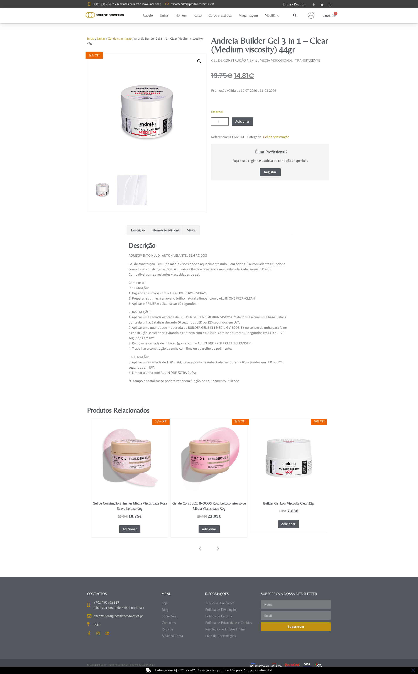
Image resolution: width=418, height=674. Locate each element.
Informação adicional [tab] (166, 230)
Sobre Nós (169, 616)
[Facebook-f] (89, 633)
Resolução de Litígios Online (225, 629)
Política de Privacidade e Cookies (228, 623)
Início (90, 38)
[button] (148, 15)
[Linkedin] (107, 633)
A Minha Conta (172, 636)
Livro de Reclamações (220, 636)
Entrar (287, 4)
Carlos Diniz (148, 664)
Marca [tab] (191, 230)
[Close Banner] (413, 670)
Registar (299, 4)
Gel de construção (120, 38)
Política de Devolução (220, 610)
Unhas (101, 38)
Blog (165, 610)
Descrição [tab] (138, 230)
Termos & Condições (219, 603)
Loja (165, 603)
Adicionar (242, 121)
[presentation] (200, 548)
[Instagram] (98, 633)
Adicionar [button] (130, 529)
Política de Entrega (218, 616)
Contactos (169, 623)
